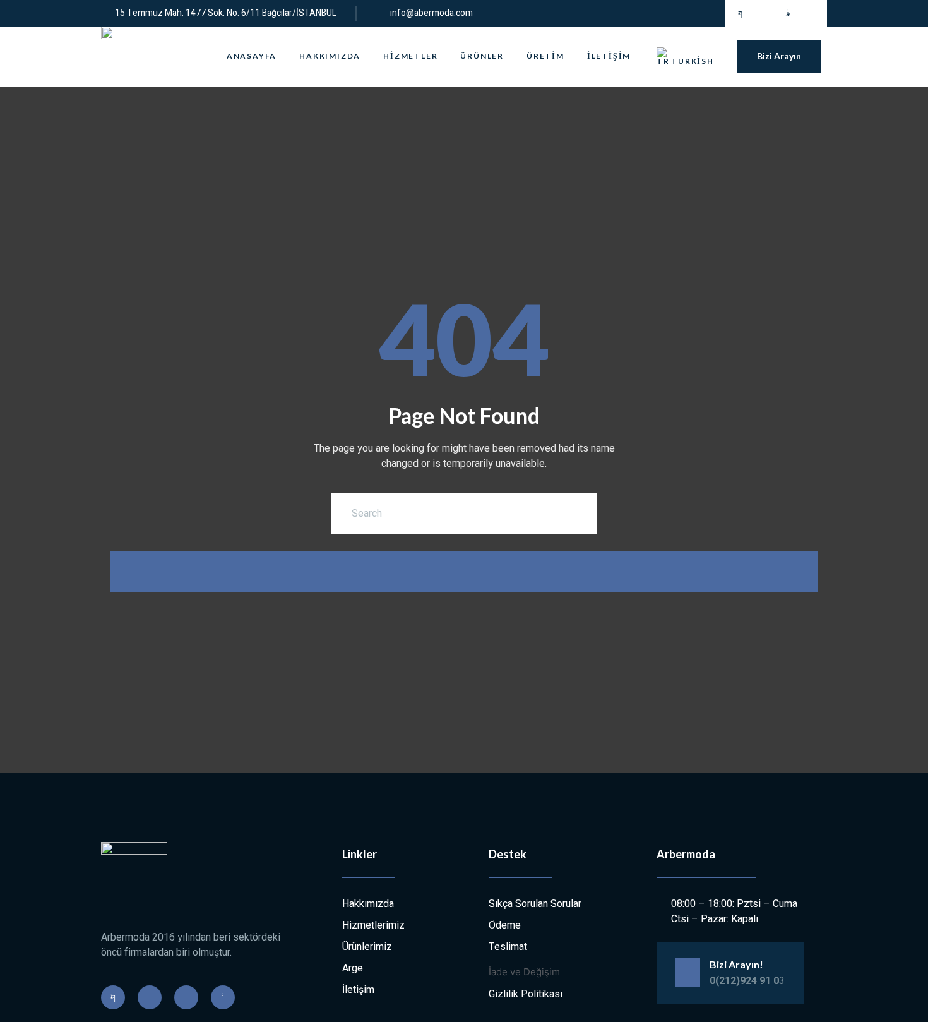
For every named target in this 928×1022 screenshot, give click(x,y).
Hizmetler (410, 56)
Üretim (545, 56)
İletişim (609, 56)
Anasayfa (252, 56)
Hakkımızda (329, 56)
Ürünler (482, 56)
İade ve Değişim (524, 972)
